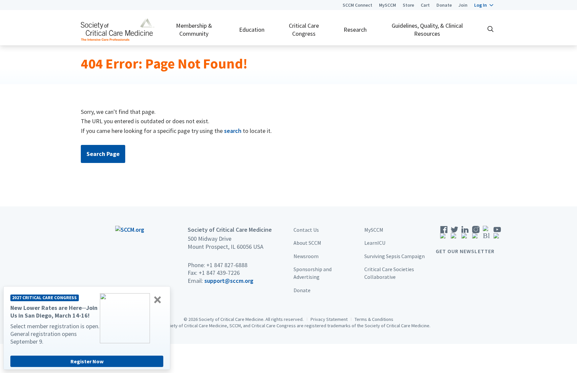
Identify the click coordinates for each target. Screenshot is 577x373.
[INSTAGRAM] (475, 234)
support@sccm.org (228, 281)
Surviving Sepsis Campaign (394, 256)
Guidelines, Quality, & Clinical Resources (427, 29)
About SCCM (307, 242)
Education (251, 29)
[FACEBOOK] (443, 234)
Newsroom (306, 256)
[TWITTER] (454, 234)
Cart (425, 5)
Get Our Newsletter (465, 251)
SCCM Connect (357, 5)
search (232, 131)
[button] (484, 5)
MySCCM (387, 5)
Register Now (87, 361)
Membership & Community (194, 29)
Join (462, 5)
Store (408, 5)
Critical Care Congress (304, 29)
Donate (444, 5)
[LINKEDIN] (465, 234)
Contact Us (306, 229)
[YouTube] (497, 234)
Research (355, 29)
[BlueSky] (486, 234)
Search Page (103, 154)
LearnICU (374, 242)
